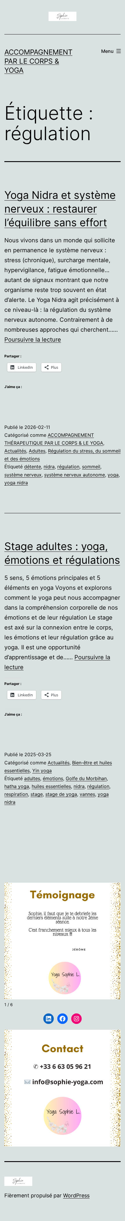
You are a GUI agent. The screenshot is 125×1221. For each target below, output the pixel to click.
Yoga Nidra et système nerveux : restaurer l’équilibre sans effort (60, 209)
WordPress (76, 1195)
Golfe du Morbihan (86, 778)
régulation (68, 466)
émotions (53, 778)
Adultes (37, 451)
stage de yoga (61, 794)
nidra (49, 466)
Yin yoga (42, 770)
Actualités (15, 451)
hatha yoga (16, 786)
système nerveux (23, 475)
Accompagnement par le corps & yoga (38, 61)
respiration (16, 794)
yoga (113, 475)
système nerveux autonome (74, 475)
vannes (87, 794)
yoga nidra (16, 483)
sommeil (91, 466)
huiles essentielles (51, 786)
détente (32, 466)
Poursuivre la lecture (32, 339)
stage (37, 794)
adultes (32, 778)
